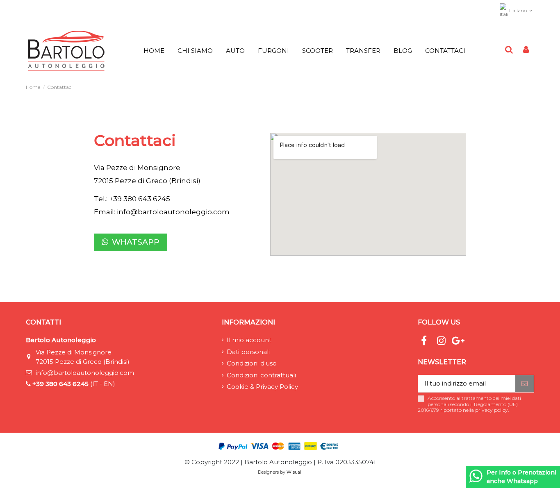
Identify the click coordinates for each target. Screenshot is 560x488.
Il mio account (249, 340)
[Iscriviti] (524, 383)
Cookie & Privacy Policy (262, 386)
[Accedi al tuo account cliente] (526, 50)
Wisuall (295, 472)
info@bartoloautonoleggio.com (173, 212)
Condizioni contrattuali (261, 375)
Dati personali (248, 352)
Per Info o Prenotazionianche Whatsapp (521, 477)
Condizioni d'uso (252, 363)
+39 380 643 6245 (60, 384)
